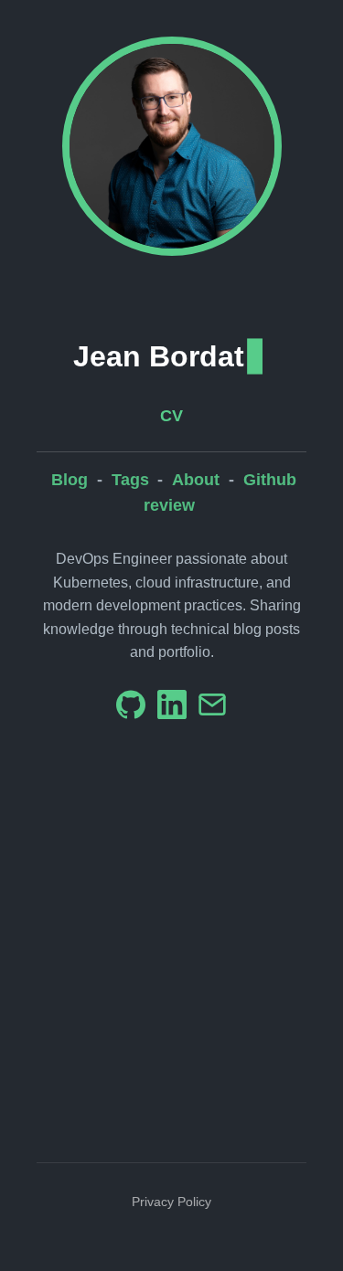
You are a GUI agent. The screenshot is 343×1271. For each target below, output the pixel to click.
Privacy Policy (171, 1202)
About (196, 480)
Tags (130, 480)
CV (171, 415)
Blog (69, 480)
